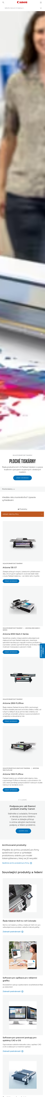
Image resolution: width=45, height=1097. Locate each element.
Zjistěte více (23, 831)
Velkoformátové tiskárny (22, 455)
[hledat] (3, 2)
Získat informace (22, 478)
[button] (42, 650)
